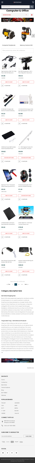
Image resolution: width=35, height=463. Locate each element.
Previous (2, 36)
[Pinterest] (12, 452)
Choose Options (9, 157)
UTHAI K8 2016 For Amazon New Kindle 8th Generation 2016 (8, 223)
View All (17, 413)
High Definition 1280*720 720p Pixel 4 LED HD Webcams (8, 72)
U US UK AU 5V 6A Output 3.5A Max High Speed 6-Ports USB (25, 109)
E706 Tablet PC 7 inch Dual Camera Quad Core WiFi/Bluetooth (25, 223)
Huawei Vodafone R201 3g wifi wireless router (25, 261)
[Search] (32, 6)
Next (33, 36)
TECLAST (3, 403)
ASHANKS (17, 403)
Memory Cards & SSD (26, 45)
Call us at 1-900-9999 (9, 425)
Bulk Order (4, 385)
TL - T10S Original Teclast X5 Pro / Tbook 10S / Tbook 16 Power (25, 147)
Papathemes (20, 461)
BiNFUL (16, 408)
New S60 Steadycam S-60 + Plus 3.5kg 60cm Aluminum (25, 72)
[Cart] (33, 2)
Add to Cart (9, 82)
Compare (7, 85)
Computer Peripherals (8, 45)
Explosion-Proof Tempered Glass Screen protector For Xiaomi (8, 185)
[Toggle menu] (2, 2)
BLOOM (16, 410)
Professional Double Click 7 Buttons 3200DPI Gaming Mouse (25, 185)
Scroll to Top (30, 368)
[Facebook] (3, 452)
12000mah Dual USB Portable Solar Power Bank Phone (8, 147)
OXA (2, 405)
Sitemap (3, 395)
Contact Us (4, 382)
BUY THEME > (4, 392)
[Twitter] (7, 452)
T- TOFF (3, 410)
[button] (32, 15)
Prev (9, 284)
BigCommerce (26, 459)
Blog (2, 390)
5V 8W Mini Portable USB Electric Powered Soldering (7, 109)
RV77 (2, 408)
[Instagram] (16, 452)
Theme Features (5, 387)
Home (3, 379)
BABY (16, 405)
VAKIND (3, 413)
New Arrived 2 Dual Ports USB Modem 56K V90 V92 (8, 261)
